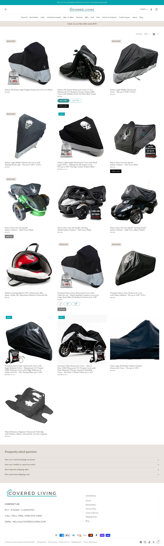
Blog (87, 521)
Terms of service (64, 542)
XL (67, 303)
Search (88, 501)
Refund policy (41, 542)
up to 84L (63, 100)
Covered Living (15, 542)
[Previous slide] (8, 63)
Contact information (90, 542)
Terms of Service (92, 513)
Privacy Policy (91, 509)
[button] (147, 34)
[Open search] (5, 9)
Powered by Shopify (28, 542)
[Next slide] (50, 63)
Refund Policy (91, 505)
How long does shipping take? (17, 470)
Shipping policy (76, 542)
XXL (76, 303)
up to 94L (75, 100)
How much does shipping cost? (17, 474)
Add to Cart (63, 106)
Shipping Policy (91, 517)
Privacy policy (53, 542)
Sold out (9, 236)
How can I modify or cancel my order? (20, 465)
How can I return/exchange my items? (20, 460)
